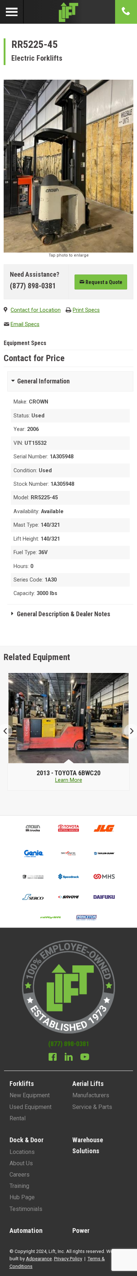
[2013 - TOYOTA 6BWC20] (68, 718)
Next (128, 731)
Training (19, 1185)
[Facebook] (52, 1058)
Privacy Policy (68, 1258)
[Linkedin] (68, 1058)
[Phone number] (126, 12)
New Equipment (29, 1095)
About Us (21, 1163)
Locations (22, 1151)
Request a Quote (103, 282)
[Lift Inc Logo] (68, 12)
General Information (43, 381)
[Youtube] (84, 1058)
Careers (19, 1174)
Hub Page (22, 1197)
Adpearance (39, 1258)
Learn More (68, 780)
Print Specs (86, 310)
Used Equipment (30, 1106)
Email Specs (25, 324)
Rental (17, 1118)
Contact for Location (36, 310)
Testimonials (25, 1208)
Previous (8, 731)
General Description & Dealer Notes (63, 614)
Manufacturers (90, 1095)
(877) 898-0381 (33, 285)
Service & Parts (92, 1106)
